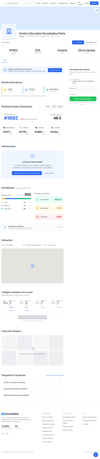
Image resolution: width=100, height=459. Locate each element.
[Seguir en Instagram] (3, 433)
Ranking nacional (47, 427)
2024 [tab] (60, 106)
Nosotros (73, 3)
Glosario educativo (48, 438)
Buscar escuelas (47, 417)
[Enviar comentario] (95, 454)
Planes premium (67, 430)
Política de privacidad (90, 417)
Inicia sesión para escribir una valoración (27, 173)
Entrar (87, 3)
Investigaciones (63, 3)
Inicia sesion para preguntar (55, 375)
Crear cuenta (49, 173)
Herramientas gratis (68, 417)
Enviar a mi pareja (84, 99)
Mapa (38, 3)
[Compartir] (96, 10)
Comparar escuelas (48, 424)
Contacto (86, 424)
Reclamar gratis (55, 70)
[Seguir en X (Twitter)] (7, 433)
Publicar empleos (67, 426)
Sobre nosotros (47, 442)
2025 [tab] (54, 106)
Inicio (4, 60)
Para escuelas (80, 3)
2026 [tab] (48, 106)
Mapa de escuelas (48, 420)
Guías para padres (48, 434)
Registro (94, 3)
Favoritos (53, 3)
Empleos (45, 3)
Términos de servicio (89, 420)
